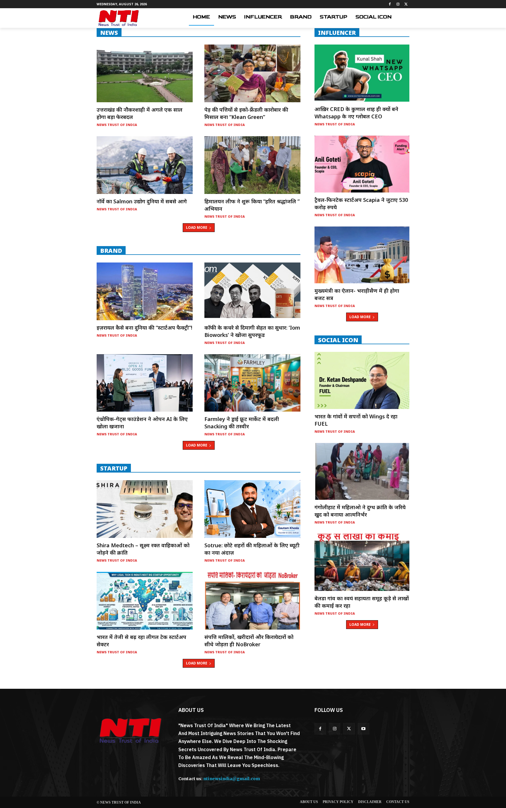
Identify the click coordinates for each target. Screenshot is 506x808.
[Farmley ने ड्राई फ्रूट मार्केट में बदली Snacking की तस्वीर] (252, 383)
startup (113, 468)
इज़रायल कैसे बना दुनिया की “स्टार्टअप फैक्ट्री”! (144, 327)
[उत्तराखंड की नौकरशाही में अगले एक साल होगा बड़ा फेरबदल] (145, 73)
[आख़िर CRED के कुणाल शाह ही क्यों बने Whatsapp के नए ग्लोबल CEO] (361, 73)
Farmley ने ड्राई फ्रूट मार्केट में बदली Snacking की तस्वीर (241, 422)
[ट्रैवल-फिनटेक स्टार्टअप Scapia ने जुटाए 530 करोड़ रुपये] (361, 164)
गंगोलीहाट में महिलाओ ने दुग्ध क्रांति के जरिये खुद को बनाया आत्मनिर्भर (360, 511)
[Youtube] (363, 728)
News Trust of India (117, 124)
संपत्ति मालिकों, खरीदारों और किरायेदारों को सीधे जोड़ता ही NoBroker (248, 640)
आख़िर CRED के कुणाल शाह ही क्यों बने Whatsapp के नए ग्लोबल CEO (356, 112)
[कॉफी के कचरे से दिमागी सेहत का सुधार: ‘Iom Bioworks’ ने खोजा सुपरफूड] (252, 291)
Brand (111, 250)
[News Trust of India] (119, 18)
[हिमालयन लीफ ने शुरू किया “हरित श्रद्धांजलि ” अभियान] (252, 165)
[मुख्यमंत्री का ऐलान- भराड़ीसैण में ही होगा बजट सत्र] (361, 254)
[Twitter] (406, 4)
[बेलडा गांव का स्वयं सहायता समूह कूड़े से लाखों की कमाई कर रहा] (361, 562)
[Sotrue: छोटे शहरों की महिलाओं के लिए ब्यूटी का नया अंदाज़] (252, 509)
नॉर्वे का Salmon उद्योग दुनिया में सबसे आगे (142, 201)
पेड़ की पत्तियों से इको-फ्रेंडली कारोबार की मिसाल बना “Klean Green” (246, 113)
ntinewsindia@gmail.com (231, 778)
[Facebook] (390, 4)
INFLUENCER (337, 32)
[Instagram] (397, 4)
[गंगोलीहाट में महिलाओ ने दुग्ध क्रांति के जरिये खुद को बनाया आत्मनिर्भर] (361, 471)
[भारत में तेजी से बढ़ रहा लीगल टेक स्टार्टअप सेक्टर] (145, 601)
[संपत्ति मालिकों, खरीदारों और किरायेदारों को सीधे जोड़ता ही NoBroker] (252, 601)
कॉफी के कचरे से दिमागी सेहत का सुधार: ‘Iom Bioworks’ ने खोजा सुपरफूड (252, 331)
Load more (196, 227)
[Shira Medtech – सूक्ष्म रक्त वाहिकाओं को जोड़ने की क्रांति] (145, 509)
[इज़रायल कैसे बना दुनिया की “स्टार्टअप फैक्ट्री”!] (145, 291)
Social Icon (338, 340)
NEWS (109, 32)
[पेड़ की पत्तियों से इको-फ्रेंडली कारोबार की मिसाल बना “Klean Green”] (252, 73)
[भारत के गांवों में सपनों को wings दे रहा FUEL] (361, 380)
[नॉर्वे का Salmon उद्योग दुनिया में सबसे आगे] (145, 165)
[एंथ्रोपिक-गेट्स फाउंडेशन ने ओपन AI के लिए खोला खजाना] (145, 383)
